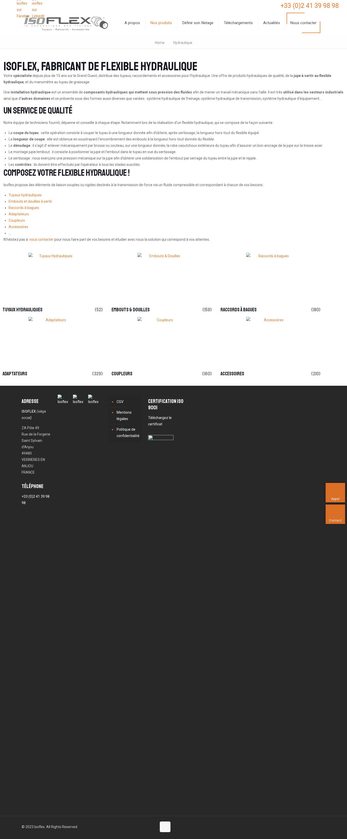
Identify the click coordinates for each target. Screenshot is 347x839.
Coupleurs (17, 220)
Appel (336, 499)
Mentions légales (124, 415)
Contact (335, 520)
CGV (120, 402)
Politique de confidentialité (128, 432)
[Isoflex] (66, 22)
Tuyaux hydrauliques (25, 195)
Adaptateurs (19, 214)
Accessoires (18, 227)
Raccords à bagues (24, 208)
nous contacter (41, 239)
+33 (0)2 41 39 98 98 (309, 5)
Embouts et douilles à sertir (30, 201)
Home (160, 43)
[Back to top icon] (165, 826)
